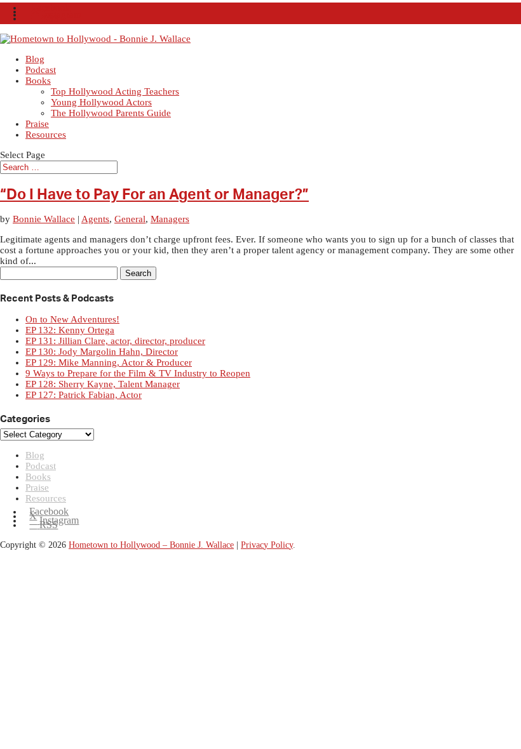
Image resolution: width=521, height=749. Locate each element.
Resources (45, 134)
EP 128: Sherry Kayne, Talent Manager (102, 384)
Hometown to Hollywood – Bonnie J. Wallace (151, 545)
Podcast (40, 70)
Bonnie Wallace (44, 219)
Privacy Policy (267, 545)
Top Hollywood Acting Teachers (115, 91)
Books (38, 81)
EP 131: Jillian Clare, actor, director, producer (115, 341)
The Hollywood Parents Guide (111, 113)
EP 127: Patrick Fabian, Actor (83, 395)
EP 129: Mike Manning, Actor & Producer (108, 362)
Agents (95, 219)
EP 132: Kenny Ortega (69, 330)
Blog (34, 59)
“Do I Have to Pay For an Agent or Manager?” (154, 195)
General (129, 219)
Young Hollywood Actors (101, 102)
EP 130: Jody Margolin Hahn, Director (101, 352)
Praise (37, 124)
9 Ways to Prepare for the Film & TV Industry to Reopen (137, 373)
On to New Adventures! (72, 319)
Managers (170, 219)
